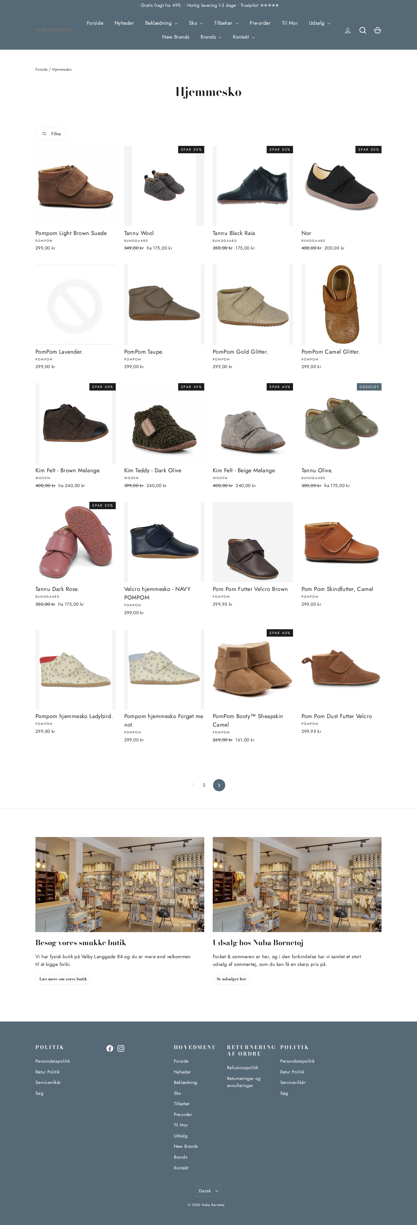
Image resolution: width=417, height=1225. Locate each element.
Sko (194, 23)
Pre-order (260, 23)
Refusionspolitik (242, 1067)
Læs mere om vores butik (63, 979)
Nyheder (124, 23)
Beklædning (159, 23)
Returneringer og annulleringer (244, 1082)
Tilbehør (224, 23)
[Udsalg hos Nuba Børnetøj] (297, 884)
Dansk (205, 1191)
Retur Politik (47, 1072)
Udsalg (317, 23)
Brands (209, 37)
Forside (95, 23)
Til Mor (290, 23)
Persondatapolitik (52, 1061)
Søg (39, 1093)
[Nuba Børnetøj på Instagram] (120, 1048)
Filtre (55, 134)
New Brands (175, 37)
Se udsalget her (231, 979)
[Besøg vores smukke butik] (119, 884)
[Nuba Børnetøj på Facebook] (109, 1048)
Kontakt (241, 37)
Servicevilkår (48, 1082)
